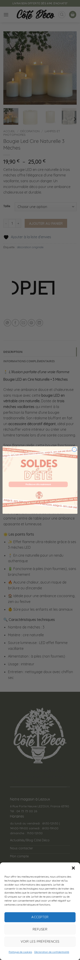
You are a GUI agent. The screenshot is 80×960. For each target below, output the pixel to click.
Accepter (40, 917)
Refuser (40, 929)
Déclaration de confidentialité (51, 952)
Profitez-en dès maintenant (38, 484)
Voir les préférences (40, 941)
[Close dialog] (74, 449)
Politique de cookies (20, 952)
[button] (73, 868)
